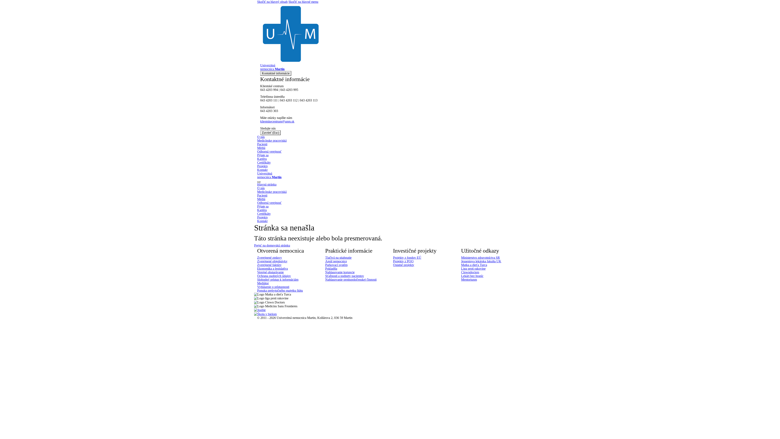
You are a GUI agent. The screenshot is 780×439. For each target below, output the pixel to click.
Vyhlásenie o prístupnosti (273, 287)
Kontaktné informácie (276, 73)
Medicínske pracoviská (272, 140)
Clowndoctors (470, 272)
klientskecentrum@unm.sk (277, 121)
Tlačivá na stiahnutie (338, 257)
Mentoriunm (469, 279)
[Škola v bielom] (265, 313)
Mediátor (263, 283)
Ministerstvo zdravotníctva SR (480, 257)
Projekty (262, 166)
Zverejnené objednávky (272, 261)
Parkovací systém (336, 265)
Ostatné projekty (403, 265)
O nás (261, 137)
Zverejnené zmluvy (269, 257)
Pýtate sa (263, 155)
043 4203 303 (269, 111)
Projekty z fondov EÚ (407, 257)
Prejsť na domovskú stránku (272, 245)
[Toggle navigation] (258, 182)
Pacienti (262, 144)
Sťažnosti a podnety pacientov (344, 276)
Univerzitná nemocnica (269, 175)
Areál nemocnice (336, 261)
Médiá (261, 148)
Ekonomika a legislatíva (272, 268)
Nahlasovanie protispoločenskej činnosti (351, 279)
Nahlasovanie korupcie (340, 272)
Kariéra (262, 159)
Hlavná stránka (266, 184)
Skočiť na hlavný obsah (272, 1)
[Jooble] (260, 310)
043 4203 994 (269, 89)
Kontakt (262, 170)
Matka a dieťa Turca (474, 265)
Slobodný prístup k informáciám (277, 279)
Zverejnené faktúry (269, 265)
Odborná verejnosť (269, 151)
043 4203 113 (308, 100)
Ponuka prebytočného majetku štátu (280, 290)
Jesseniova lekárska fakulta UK (481, 261)
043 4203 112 (289, 100)
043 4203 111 (269, 100)
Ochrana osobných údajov (274, 276)
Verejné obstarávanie (270, 272)
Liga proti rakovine (473, 268)
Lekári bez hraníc (472, 276)
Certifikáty (264, 162)
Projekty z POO (403, 261)
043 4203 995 (289, 89)
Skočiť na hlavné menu (303, 1)
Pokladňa (331, 268)
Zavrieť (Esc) (270, 132)
